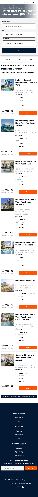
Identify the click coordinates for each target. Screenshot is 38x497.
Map (19, 59)
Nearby (30, 59)
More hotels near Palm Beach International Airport (18, 72)
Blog (19, 421)
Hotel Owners (19, 434)
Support (19, 448)
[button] (20, 2)
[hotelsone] (9, 2)
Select (28, 113)
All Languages (19, 455)
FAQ (19, 438)
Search (19, 50)
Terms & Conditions (25, 483)
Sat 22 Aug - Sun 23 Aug (14, 34)
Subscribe (31, 468)
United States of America (16, 6)
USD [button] (26, 2)
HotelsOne (18, 480)
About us (19, 431)
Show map (18, 94)
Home (3, 6)
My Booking (19, 452)
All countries (19, 418)
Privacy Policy (13, 483)
